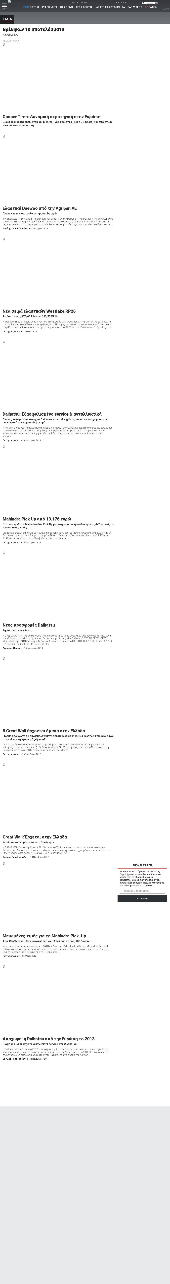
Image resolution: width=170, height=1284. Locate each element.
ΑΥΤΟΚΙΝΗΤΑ (49, 7)
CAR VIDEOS (135, 7)
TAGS (16, 41)
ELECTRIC (31, 7)
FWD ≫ (151, 7)
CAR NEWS (66, 7)
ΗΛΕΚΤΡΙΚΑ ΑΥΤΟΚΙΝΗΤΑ (109, 7)
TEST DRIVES (84, 7)
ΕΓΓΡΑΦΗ (142, 899)
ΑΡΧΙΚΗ (7, 41)
